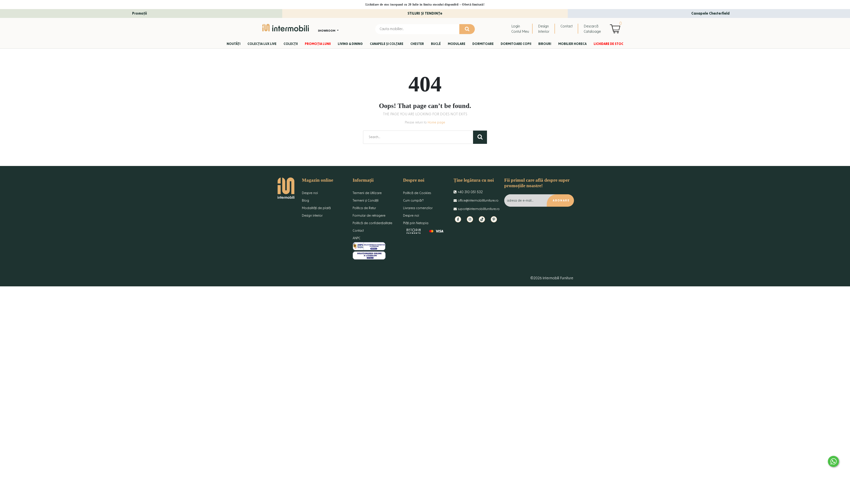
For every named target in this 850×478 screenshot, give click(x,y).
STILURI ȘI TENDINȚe (425, 13)
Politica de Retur (364, 208)
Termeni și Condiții (366, 200)
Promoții (139, 13)
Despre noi (310, 193)
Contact (566, 26)
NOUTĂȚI (233, 44)
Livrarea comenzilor (418, 208)
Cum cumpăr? (413, 200)
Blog (305, 200)
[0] (616, 29)
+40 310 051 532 (470, 192)
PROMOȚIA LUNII (318, 44)
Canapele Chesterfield (710, 13)
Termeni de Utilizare (367, 193)
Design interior (312, 215)
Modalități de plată (316, 208)
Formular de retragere (369, 215)
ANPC (356, 238)
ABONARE (561, 200)
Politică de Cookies (417, 193)
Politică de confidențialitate (372, 223)
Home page (436, 122)
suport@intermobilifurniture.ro (478, 209)
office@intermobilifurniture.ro (477, 200)
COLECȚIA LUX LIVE (261, 44)
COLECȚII (291, 44)
